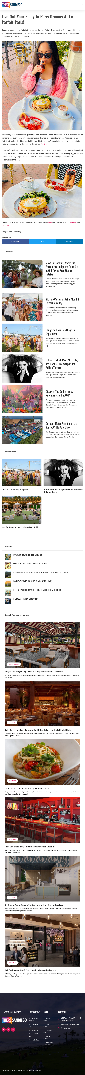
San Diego (45, 144)
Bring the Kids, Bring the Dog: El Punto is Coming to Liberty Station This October (34, 671)
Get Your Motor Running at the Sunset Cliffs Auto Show (61, 425)
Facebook (6, 225)
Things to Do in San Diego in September (60, 332)
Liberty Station (14, 664)
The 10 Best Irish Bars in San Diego (26, 598)
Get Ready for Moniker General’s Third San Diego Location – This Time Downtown (34, 904)
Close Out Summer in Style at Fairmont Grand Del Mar (20, 527)
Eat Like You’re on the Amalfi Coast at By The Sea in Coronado (27, 788)
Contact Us (35, 1040)
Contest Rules (47, 1019)
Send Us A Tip (33, 1025)
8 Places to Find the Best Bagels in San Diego (30, 563)
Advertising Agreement (48, 1044)
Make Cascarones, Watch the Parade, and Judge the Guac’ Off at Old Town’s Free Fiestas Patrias (62, 268)
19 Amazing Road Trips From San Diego (27, 554)
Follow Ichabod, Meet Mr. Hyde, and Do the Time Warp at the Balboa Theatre (62, 364)
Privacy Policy (47, 1025)
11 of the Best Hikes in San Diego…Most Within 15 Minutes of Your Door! (40, 572)
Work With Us (33, 1035)
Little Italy (12, 839)
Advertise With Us (33, 1019)
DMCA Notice (47, 1038)
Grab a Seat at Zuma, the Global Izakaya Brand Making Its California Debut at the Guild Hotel (38, 729)
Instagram (73, 222)
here (50, 222)
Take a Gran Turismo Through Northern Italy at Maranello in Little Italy (30, 846)
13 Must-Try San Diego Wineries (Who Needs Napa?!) (32, 581)
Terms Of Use (48, 1031)
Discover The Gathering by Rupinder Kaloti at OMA (59, 393)
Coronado (12, 781)
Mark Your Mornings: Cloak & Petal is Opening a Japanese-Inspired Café (30, 970)
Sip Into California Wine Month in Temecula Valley (63, 301)
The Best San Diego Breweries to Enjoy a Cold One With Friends (37, 590)
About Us (35, 1030)
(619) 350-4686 (66, 1028)
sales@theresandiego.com (70, 1024)
